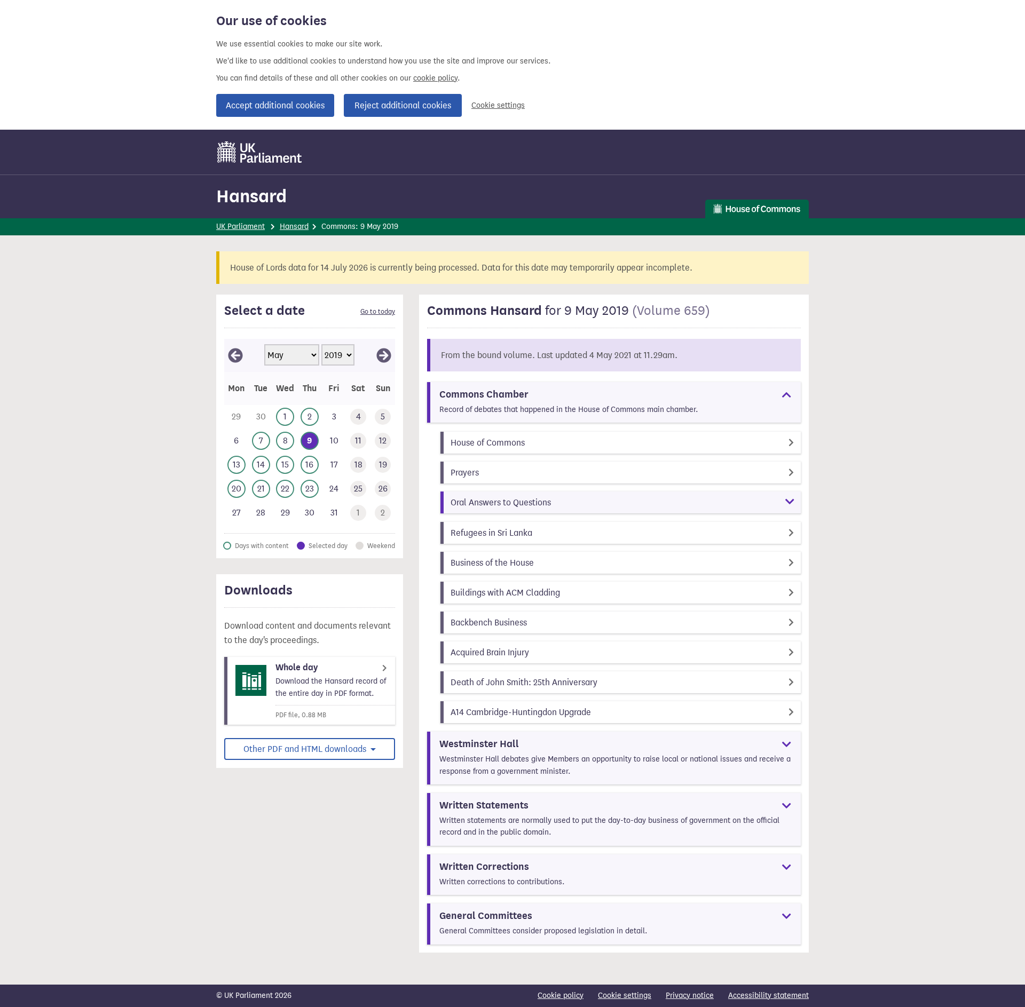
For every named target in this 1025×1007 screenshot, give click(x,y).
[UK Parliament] (259, 152)
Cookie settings (498, 105)
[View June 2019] (384, 355)
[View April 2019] (235, 355)
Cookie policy (561, 995)
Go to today (377, 311)
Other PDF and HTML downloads (305, 749)
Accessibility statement (768, 995)
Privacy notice (690, 995)
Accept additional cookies (275, 105)
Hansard (251, 196)
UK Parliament (240, 226)
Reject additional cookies (402, 105)
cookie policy (435, 78)
